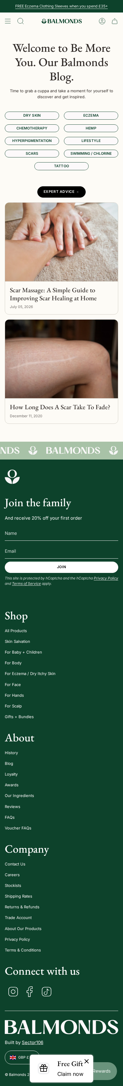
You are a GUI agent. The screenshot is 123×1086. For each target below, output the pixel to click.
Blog (9, 763)
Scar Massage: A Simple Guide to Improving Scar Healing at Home (53, 294)
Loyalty (11, 774)
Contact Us (15, 864)
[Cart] (114, 21)
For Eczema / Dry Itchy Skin (30, 673)
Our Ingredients (19, 795)
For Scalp (13, 706)
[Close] (86, 1062)
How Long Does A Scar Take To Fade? (60, 407)
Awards (12, 784)
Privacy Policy (106, 578)
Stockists (13, 885)
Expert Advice (59, 191)
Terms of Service (26, 583)
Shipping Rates (18, 896)
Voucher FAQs (18, 828)
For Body (13, 662)
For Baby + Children (23, 652)
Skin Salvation (17, 641)
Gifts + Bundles (19, 716)
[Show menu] (8, 21)
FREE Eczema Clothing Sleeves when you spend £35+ (61, 6)
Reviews (12, 806)
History (11, 752)
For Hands (14, 695)
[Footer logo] (12, 477)
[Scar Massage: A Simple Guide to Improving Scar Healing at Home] (61, 242)
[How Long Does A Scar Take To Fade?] (61, 359)
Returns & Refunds (22, 906)
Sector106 (32, 1042)
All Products (16, 630)
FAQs (10, 817)
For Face (13, 684)
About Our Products (23, 928)
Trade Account (18, 917)
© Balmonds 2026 (21, 1074)
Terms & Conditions (23, 950)
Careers (12, 874)
